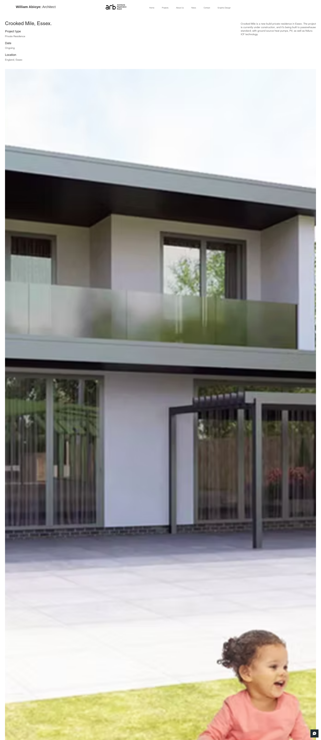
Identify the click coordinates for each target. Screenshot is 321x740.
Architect (36, 7)
